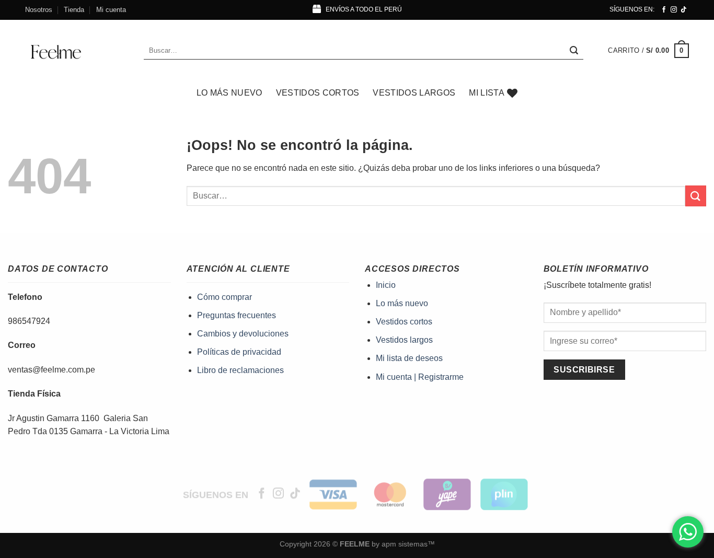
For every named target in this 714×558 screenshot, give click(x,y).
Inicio (386, 285)
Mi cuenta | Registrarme (420, 377)
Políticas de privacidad (239, 351)
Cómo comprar (224, 297)
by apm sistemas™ (402, 544)
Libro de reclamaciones (240, 370)
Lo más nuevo (229, 92)
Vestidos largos (404, 339)
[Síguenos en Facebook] (664, 10)
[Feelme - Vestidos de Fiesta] (76, 51)
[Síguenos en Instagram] (674, 10)
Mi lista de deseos (409, 358)
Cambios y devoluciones (243, 333)
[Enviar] (574, 51)
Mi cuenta (111, 10)
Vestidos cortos (404, 321)
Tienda (74, 10)
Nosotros (38, 10)
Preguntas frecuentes (236, 315)
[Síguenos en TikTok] (684, 10)
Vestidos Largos (414, 92)
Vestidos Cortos (318, 92)
